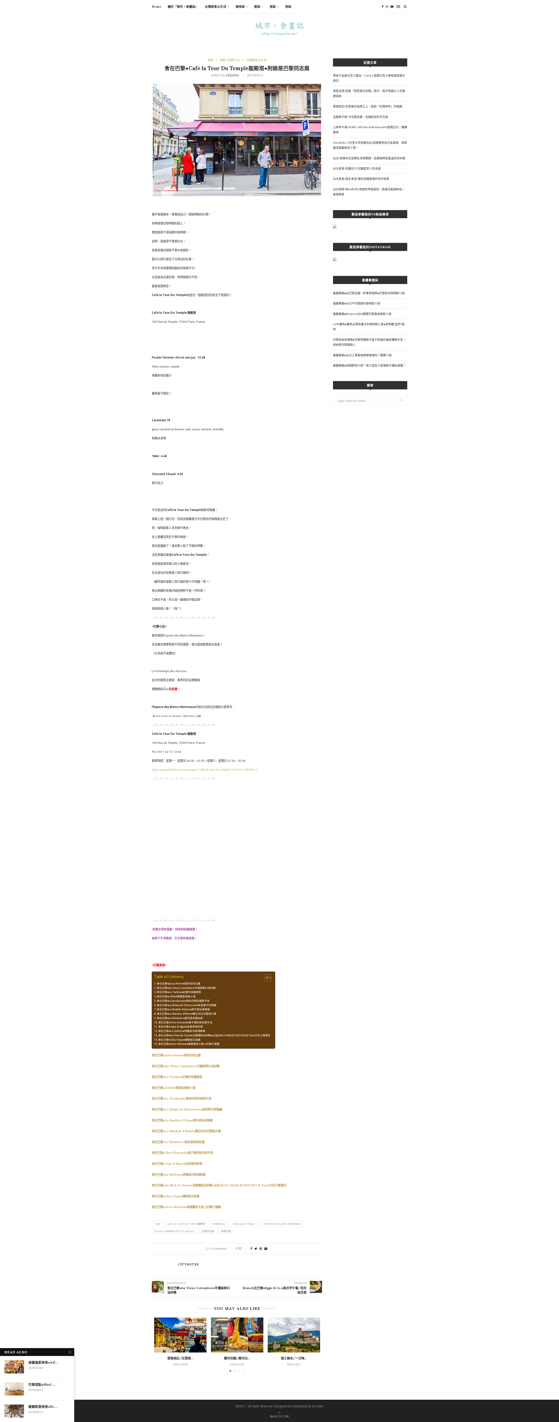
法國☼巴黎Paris (229, 60)
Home (156, 7)
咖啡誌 (240, 7)
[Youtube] (391, 6)
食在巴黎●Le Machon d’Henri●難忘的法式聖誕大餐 (186, 1013)
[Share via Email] (265, 1248)
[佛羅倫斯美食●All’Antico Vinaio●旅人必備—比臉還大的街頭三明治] (14, 1366)
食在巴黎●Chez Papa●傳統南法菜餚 (179, 1039)
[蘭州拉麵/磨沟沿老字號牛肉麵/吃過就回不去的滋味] (237, 1334)
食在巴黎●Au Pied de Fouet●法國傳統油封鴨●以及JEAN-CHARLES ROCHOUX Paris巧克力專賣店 (214, 1035)
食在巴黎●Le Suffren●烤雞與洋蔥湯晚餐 (181, 1031)
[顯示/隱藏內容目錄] (266, 977)
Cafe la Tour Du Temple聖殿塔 (186, 1223)
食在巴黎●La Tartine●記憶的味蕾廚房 (179, 992)
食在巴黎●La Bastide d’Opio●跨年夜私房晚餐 (183, 1009)
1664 (157, 1223)
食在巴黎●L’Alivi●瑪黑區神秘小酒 (176, 996)
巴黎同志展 (208, 1231)
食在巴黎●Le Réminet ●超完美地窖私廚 (180, 1018)
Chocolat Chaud (244, 1223)
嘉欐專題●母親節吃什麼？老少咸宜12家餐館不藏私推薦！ (369, 365)
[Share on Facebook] (251, 1248)
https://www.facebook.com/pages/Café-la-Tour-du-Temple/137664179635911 (204, 770)
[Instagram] (387, 6)
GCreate (317, 1406)
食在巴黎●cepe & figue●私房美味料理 (180, 1026)
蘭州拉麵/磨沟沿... (237, 1358)
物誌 (288, 7)
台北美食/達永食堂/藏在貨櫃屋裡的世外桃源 (361, 179)
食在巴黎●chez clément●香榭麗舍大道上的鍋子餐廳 (188, 1044)
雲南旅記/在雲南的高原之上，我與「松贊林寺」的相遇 (367, 106)
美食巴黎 (226, 1231)
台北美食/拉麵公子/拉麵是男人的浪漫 (357, 168)
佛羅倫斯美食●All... (43, 1362)
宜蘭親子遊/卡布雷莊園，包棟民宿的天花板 (360, 117)
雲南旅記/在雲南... (180, 1358)
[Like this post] (242, 1248)
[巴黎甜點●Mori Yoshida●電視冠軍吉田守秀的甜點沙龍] (14, 1389)
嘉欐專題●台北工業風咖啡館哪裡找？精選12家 (362, 355)
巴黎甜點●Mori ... (41, 1384)
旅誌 (273, 7)
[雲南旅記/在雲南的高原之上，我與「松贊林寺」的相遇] (180, 1334)
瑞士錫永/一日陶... (294, 1358)
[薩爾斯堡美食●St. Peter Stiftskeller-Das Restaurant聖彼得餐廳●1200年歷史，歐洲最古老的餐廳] (14, 1411)
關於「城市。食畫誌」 (183, 7)
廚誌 (257, 7)
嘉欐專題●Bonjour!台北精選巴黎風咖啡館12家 (362, 314)
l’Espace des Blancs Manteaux (281, 1223)
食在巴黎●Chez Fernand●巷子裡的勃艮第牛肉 (185, 1022)
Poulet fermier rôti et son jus (174, 1231)
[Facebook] (382, 6)
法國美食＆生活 (256, 60)
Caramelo (218, 1223)
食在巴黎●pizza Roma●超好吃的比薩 (178, 983)
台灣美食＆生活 (215, 7)
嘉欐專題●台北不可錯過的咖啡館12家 (356, 303)
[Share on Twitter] (255, 1248)
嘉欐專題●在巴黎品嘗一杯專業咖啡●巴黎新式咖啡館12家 (369, 293)
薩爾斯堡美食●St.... (42, 1407)
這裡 (174, 689)
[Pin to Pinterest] (260, 1248)
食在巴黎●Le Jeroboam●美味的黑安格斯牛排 (183, 1000)
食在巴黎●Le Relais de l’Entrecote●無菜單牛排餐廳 (186, 1005)
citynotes (232, 75)
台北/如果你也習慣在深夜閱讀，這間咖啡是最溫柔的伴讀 (369, 158)
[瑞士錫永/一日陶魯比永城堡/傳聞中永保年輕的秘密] (294, 1334)
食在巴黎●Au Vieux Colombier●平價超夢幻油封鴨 (186, 988)
